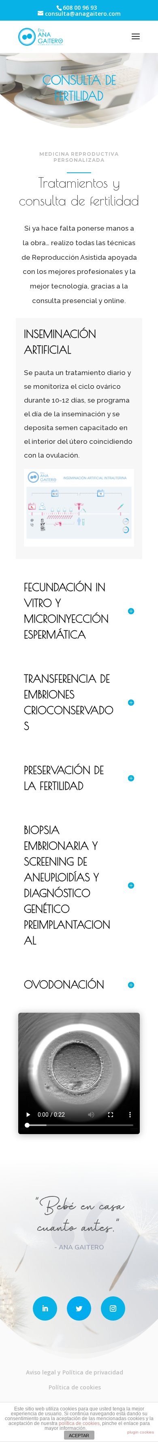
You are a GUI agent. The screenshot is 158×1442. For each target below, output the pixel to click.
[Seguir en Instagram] (113, 1308)
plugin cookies (140, 1432)
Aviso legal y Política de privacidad (74, 1372)
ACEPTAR (79, 1435)
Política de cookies (75, 1387)
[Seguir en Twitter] (79, 1308)
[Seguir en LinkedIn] (45, 1308)
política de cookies (79, 1423)
